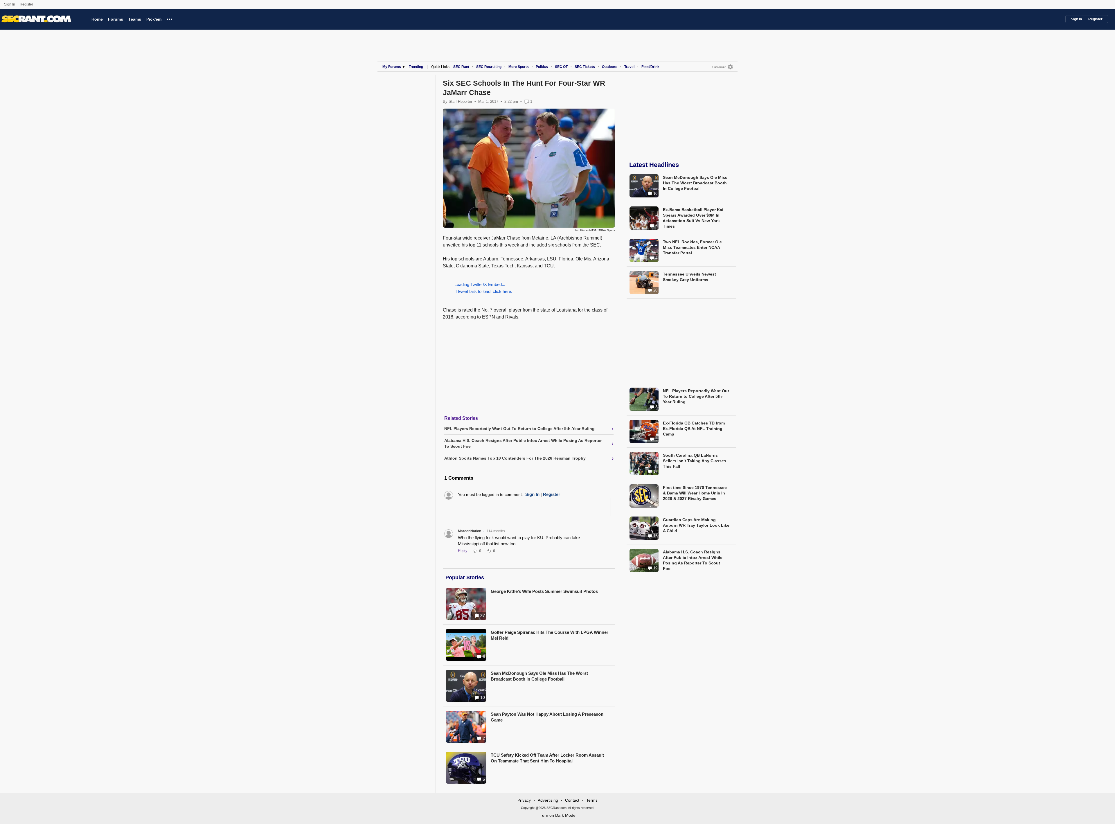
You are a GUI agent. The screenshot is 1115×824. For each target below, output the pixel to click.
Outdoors (609, 67)
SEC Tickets (585, 67)
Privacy (524, 800)
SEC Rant (461, 67)
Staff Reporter (460, 101)
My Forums (391, 67)
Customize (719, 67)
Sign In (9, 4)
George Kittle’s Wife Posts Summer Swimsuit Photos (544, 591)
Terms (592, 800)
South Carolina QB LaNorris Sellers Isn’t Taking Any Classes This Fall (694, 461)
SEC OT (561, 67)
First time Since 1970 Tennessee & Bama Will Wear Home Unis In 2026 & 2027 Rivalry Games (695, 493)
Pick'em (153, 19)
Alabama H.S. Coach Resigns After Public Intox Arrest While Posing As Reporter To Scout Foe (692, 560)
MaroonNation (469, 531)
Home (97, 19)
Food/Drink (650, 67)
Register (27, 4)
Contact (572, 800)
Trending (416, 67)
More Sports (518, 67)
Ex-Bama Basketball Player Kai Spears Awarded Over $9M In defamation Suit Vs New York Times (693, 218)
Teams (134, 19)
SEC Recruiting (488, 67)
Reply (462, 550)
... (170, 18)
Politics (542, 67)
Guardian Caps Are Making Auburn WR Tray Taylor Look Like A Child (696, 525)
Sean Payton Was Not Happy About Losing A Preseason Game (547, 717)
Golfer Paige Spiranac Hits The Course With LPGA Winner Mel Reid (549, 635)
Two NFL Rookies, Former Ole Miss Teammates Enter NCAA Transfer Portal (692, 247)
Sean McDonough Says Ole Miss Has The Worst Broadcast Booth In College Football (539, 676)
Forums (115, 19)
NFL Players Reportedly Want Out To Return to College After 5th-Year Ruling (696, 396)
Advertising (548, 800)
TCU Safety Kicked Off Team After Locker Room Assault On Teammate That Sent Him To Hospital (547, 758)
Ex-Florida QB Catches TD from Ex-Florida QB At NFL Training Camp (694, 428)
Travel (629, 67)
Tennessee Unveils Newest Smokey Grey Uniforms (689, 277)
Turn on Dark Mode (558, 815)
